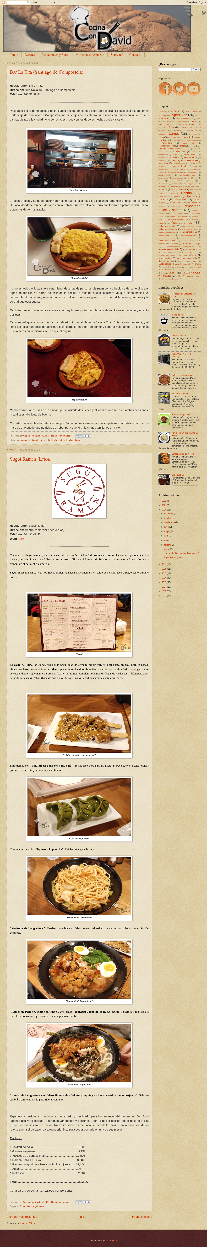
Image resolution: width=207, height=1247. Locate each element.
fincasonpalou (163, 155)
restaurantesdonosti (188, 235)
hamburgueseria (179, 163)
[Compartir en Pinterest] (89, 436)
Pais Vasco (194, 189)
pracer (163, 203)
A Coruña (175, 111)
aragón (198, 115)
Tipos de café (178, 315)
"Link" (21, 538)
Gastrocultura (190, 157)
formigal (176, 155)
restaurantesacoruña (167, 229)
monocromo (185, 187)
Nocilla (164, 189)
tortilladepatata (58, 440)
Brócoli (198, 127)
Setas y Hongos (165, 261)
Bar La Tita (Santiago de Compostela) (46, 71)
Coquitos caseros (180, 335)
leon (199, 181)
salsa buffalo (183, 255)
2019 (164, 564)
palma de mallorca (166, 193)
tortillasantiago (73, 440)
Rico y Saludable (190, 249)
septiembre (169, 522)
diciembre (169, 513)
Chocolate (186, 137)
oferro (173, 189)
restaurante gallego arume (178, 219)
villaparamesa (166, 279)
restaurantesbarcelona (166, 232)
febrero (167, 545)
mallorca (165, 184)
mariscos (175, 184)
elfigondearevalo (164, 152)
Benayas (161, 127)
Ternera (197, 264)
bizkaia (181, 127)
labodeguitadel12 (165, 175)
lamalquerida (163, 178)
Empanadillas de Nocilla (183, 454)
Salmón (172, 255)
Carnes (174, 133)
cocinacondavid (165, 143)
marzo (167, 540)
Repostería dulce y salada (179, 208)
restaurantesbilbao (188, 232)
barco (169, 121)
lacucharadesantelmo (188, 175)
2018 (164, 569)
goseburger (162, 160)
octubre (168, 518)
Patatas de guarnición (182, 414)
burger (179, 130)
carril (189, 134)
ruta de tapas (191, 252)
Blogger (113, 1240)
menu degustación (190, 184)
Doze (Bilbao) (178, 475)
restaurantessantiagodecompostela (180, 246)
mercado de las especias (168, 187)
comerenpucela (189, 143)
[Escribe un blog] (80, 436)
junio (166, 527)
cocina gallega (177, 140)
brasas (189, 127)
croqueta (191, 146)
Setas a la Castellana (182, 375)
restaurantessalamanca (189, 241)
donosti (188, 149)
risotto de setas (174, 252)
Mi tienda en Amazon (90, 54)
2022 (164, 501)
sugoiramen (38, 1206)
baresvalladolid (165, 124)
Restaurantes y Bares (55, 54)
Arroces (165, 118)
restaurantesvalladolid (168, 249)
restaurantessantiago (191, 244)
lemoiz (192, 181)
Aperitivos (179, 115)
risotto (160, 252)
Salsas (194, 255)
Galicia (176, 157)
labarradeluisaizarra (175, 172)
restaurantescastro (165, 235)
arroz (178, 119)
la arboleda (191, 169)
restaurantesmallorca (167, 241)
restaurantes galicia (167, 226)
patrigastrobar (163, 197)
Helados (193, 163)
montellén (197, 187)
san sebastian (165, 258)
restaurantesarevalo (189, 229)
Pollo (184, 199)
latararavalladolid (173, 181)
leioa (29, 1206)
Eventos (194, 152)
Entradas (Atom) (27, 1223)
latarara (161, 181)
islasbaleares (163, 169)
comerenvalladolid (166, 146)
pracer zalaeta (192, 203)
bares (194, 121)
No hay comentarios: (61, 436)
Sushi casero (164, 264)
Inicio (14, 54)
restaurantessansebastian (168, 244)
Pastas (186, 193)
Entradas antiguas (140, 1216)
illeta (195, 166)
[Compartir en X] (83, 436)
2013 (164, 591)
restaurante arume (175, 213)
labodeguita (192, 172)
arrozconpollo (188, 119)
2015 (164, 582)
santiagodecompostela (39, 440)
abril (166, 536)
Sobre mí (117, 54)
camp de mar (191, 130)
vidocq (180, 276)
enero (167, 549)
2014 (164, 587)
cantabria (161, 134)
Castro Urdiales (173, 137)
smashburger (181, 261)
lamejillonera (192, 178)
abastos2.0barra (191, 111)
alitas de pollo (163, 115)
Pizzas (176, 200)
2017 (164, 573)
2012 (164, 596)
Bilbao (23, 1206)
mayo (167, 531)
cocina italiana (192, 140)
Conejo (181, 146)
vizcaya (177, 279)
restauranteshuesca (188, 238)
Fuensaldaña (163, 157)
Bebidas (192, 124)
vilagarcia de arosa (193, 276)
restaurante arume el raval (179, 216)
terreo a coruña (176, 267)
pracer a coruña (176, 203)
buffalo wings (167, 130)
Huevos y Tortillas (178, 166)
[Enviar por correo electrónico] (77, 436)
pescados (177, 197)
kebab (174, 169)
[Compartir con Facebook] (86, 436)
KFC (181, 169)
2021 (164, 505)
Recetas (30, 54)
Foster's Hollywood (190, 155)
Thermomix (166, 270)
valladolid (173, 273)
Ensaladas (180, 151)
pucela (174, 206)
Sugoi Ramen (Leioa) (30, 458)
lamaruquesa (178, 178)
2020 (164, 510)
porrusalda (197, 200)
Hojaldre (161, 166)
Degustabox (175, 149)
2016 (164, 578)
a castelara (162, 111)
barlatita (23, 440)
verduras (184, 273)
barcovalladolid (181, 121)
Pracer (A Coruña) (180, 393)
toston (163, 273)
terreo (164, 267)
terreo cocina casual (193, 267)
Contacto (135, 54)
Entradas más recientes (21, 1216)
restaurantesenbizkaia (166, 238)
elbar (196, 149)
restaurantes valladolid (189, 226)
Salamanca (162, 255)
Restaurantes (181, 222)
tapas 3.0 (186, 264)
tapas (177, 264)
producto (161, 206)
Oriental (182, 189)
